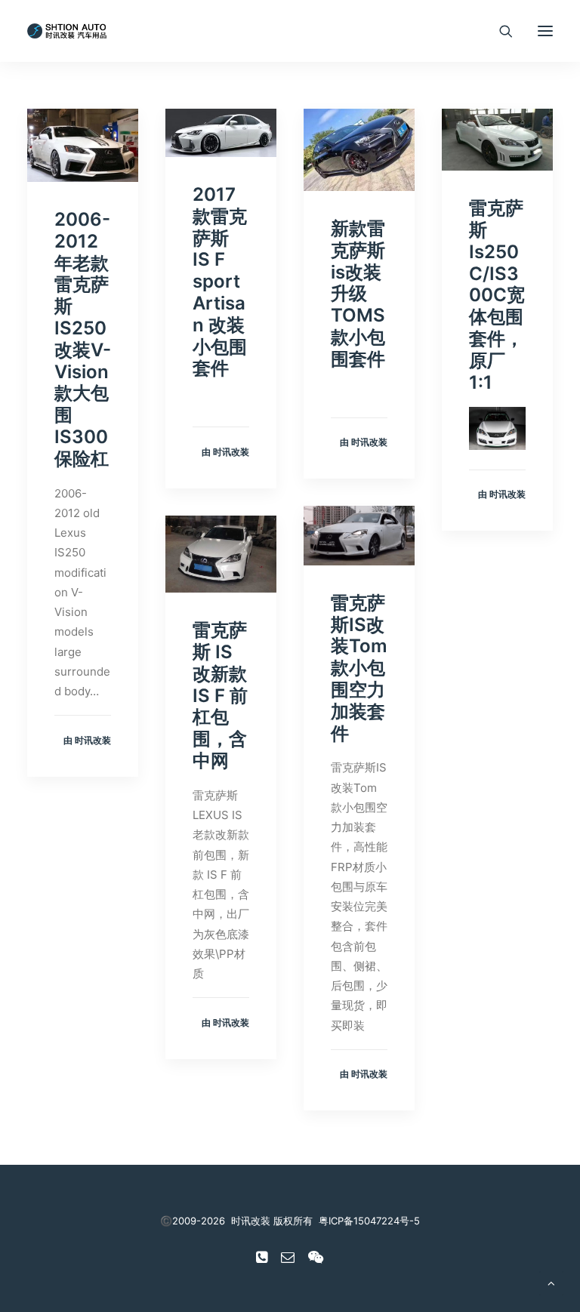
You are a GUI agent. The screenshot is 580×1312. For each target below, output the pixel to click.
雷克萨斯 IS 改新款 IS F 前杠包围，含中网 (220, 695)
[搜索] (499, 31)
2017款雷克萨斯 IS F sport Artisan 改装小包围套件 (220, 281)
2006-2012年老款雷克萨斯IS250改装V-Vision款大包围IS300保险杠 (82, 339)
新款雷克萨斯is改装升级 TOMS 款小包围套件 (358, 293)
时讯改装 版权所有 (272, 1221)
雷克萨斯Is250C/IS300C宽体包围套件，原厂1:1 (497, 295)
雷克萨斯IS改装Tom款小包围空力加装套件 (359, 668)
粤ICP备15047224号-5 (369, 1221)
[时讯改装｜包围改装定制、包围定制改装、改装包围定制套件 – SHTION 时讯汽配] (69, 31)
